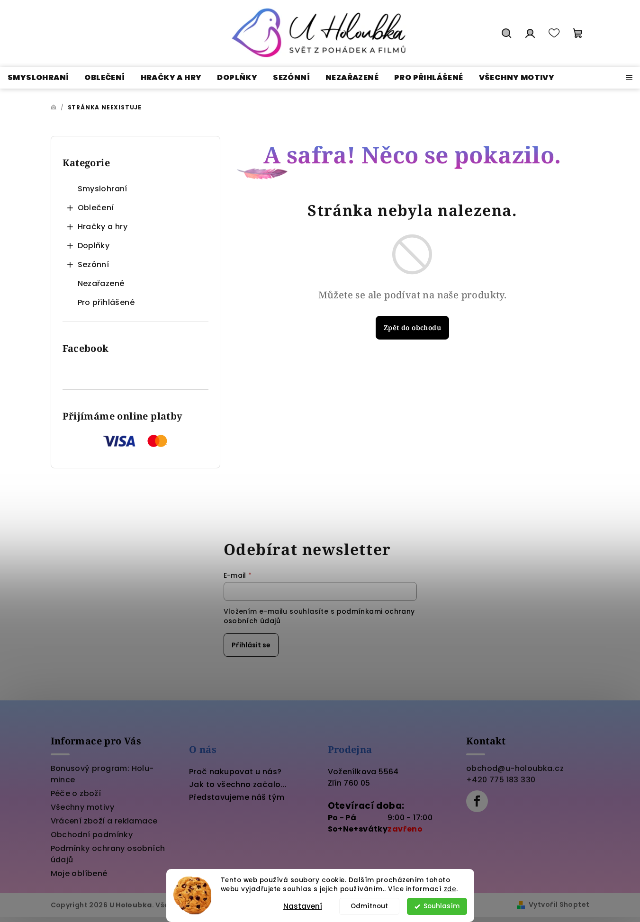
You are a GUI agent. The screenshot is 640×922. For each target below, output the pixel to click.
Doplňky (94, 245)
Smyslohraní (102, 188)
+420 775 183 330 (500, 779)
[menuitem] (38, 78)
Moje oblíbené (79, 873)
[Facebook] (477, 801)
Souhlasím (442, 906)
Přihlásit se (251, 645)
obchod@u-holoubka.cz (515, 768)
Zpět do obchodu (412, 327)
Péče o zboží (76, 793)
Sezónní (93, 264)
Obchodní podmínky (92, 834)
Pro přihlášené (106, 302)
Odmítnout (369, 906)
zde (450, 889)
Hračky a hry (103, 226)
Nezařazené (101, 283)
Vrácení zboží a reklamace (104, 820)
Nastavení (302, 906)
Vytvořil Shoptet (559, 904)
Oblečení (96, 207)
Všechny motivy (83, 807)
